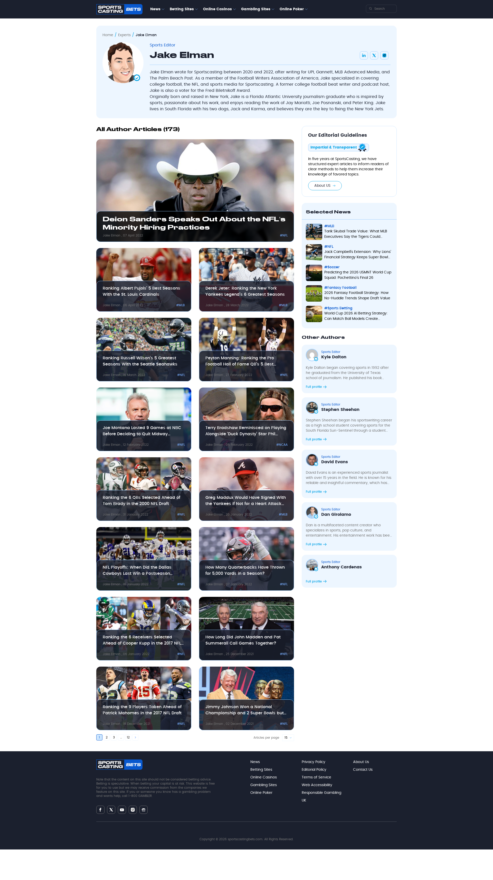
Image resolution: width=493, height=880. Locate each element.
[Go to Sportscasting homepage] (119, 9)
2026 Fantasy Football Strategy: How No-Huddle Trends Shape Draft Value (357, 295)
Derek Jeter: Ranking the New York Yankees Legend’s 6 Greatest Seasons (245, 291)
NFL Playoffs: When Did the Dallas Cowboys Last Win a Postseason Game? (137, 571)
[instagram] (384, 55)
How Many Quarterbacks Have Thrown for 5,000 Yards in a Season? (245, 570)
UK (304, 800)
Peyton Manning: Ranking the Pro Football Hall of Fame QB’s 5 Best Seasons (239, 361)
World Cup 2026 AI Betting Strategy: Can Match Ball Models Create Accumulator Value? (356, 317)
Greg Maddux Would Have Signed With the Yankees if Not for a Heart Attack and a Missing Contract (245, 501)
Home (107, 35)
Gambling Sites (255, 9)
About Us (361, 762)
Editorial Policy (314, 770)
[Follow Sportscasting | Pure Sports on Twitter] (111, 810)
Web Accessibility (317, 785)
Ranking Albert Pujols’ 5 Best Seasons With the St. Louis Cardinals (141, 291)
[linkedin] (364, 55)
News (155, 9)
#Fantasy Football (340, 288)
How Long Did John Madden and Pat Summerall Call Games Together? (243, 640)
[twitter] (374, 55)
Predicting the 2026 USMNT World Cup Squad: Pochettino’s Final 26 (357, 275)
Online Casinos (217, 9)
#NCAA (282, 444)
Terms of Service (316, 777)
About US (322, 185)
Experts (124, 35)
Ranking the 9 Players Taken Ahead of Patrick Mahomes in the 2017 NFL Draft (142, 710)
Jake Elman (112, 235)
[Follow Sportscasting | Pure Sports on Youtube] (122, 809)
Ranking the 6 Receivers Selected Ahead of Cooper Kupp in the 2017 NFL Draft (142, 640)
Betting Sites (182, 9)
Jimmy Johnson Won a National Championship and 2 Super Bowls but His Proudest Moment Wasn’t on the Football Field (244, 710)
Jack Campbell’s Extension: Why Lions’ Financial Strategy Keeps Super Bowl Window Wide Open (357, 255)
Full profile (314, 386)
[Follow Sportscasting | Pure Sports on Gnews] (143, 810)
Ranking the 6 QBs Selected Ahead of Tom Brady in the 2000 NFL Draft (141, 501)
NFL (195, 84)
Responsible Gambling (321, 793)
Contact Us (363, 770)
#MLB (180, 305)
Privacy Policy (313, 762)
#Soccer (331, 267)
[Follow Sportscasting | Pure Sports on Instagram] (133, 810)
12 (128, 737)
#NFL (284, 235)
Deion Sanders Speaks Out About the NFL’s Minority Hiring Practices (194, 223)
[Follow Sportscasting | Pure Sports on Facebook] (100, 810)
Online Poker (292, 9)
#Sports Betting (338, 308)
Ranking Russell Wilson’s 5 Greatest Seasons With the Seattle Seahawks (140, 361)
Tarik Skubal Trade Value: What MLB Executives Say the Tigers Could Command (355, 235)
